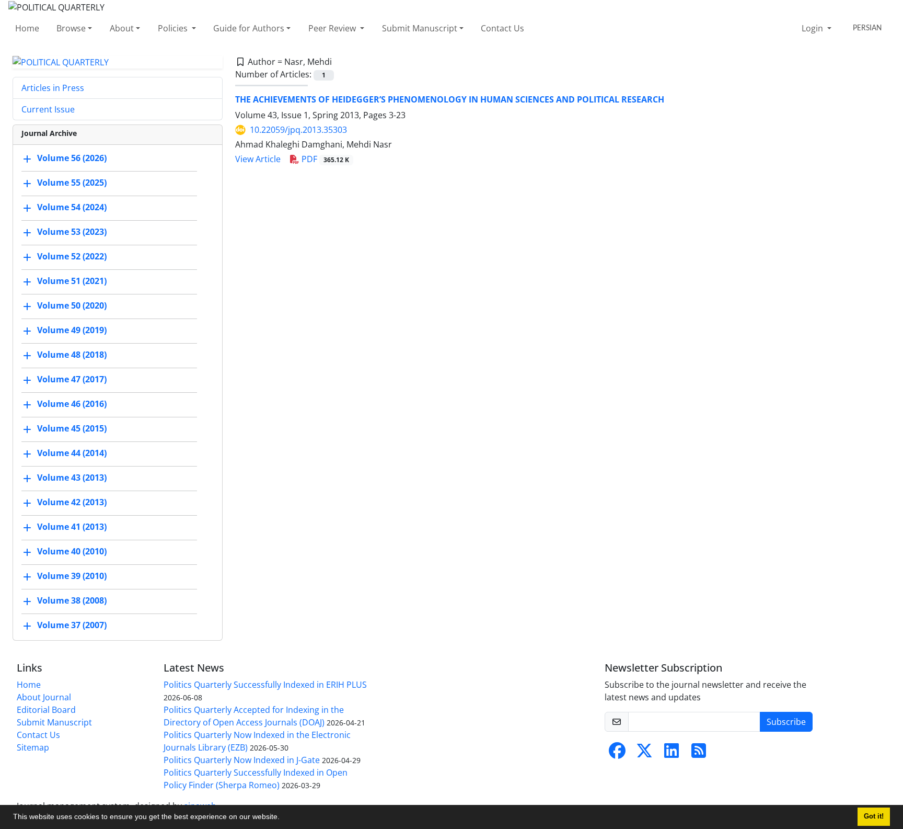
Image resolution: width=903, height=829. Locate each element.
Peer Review (333, 28)
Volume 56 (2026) (72, 158)
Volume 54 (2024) (72, 207)
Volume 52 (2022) (72, 257)
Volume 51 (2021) (72, 281)
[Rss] (698, 753)
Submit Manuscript (419, 28)
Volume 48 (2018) (72, 355)
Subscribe (786, 722)
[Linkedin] (671, 753)
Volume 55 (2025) (72, 183)
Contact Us (502, 28)
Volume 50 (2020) (72, 306)
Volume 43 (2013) (72, 478)
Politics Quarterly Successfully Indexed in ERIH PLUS (265, 684)
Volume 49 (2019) (72, 330)
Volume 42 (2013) (72, 502)
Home (27, 28)
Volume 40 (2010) (72, 552)
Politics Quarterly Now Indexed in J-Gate (242, 760)
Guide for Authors (248, 28)
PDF (324, 159)
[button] (283, 818)
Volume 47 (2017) (72, 379)
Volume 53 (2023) (72, 232)
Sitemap (33, 747)
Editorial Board (46, 710)
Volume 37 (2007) (72, 625)
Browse (71, 28)
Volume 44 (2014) (72, 453)
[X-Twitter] (644, 753)
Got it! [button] (874, 816)
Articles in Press (52, 88)
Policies (174, 28)
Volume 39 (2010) (72, 576)
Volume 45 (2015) (72, 429)
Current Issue (48, 109)
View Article (258, 159)
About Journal (44, 697)
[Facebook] (617, 753)
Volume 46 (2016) (72, 404)
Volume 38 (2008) (72, 601)
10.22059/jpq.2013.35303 (298, 129)
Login (813, 28)
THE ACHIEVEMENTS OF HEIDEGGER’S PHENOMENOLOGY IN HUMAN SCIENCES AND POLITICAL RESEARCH (449, 99)
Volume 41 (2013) (72, 527)
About (122, 28)
